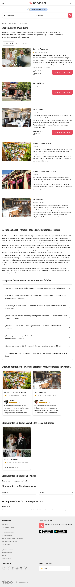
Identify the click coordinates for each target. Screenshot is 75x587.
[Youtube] (21, 568)
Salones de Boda (28, 510)
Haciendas (55, 510)
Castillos (39, 510)
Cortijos (47, 510)
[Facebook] (4, 568)
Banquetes (12, 23)
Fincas (4, 510)
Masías (11, 510)
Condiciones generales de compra (13, 530)
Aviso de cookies (7, 535)
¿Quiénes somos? (7, 550)
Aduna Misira (38, 83)
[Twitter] (8, 568)
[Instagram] (17, 568)
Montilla (41, 492)
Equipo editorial (7, 552)
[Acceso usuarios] (71, 2)
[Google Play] (60, 533)
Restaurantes (23, 23)
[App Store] (46, 533)
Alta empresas (6, 547)
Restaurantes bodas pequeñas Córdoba (15, 481)
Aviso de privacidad (8, 533)
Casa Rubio (38, 109)
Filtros (9, 43)
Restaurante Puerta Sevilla (42, 143)
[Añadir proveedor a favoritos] (28, 51)
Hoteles (18, 510)
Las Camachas (38, 199)
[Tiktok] (25, 568)
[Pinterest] (12, 568)
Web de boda (6, 558)
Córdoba (5, 492)
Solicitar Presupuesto (62, 72)
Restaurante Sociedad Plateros (44, 171)
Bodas (4, 23)
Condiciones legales (8, 527)
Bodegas (64, 510)
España (46, 568)
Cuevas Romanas (40, 49)
